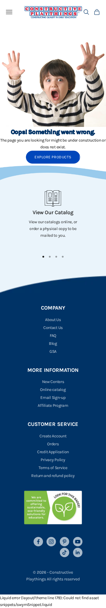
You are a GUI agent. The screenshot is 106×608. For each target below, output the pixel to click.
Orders (53, 443)
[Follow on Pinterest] (64, 541)
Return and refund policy (52, 475)
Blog (53, 343)
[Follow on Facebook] (38, 541)
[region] (53, 218)
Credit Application (53, 451)
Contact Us (53, 327)
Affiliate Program (53, 405)
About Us (53, 319)
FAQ (53, 335)
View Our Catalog (53, 212)
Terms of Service (53, 467)
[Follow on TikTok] (64, 552)
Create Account (52, 436)
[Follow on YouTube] (77, 541)
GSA (53, 351)
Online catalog (53, 389)
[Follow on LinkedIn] (77, 552)
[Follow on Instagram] (51, 541)
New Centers (53, 381)
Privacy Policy (53, 459)
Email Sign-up (52, 397)
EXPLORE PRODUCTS (52, 157)
